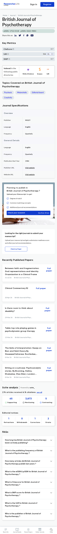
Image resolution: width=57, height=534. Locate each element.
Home (5, 15)
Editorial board (38, 92)
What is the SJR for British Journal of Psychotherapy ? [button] (21, 504)
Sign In (33, 4)
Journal (12, 15)
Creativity (8, 97)
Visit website (30, 168)
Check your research (28, 213)
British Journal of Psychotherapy (30, 15)
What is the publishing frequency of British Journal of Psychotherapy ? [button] (24, 452)
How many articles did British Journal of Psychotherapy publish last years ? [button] (22, 462)
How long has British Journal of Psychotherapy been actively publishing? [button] (25, 441)
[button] (13, 49)
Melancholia (22, 92)
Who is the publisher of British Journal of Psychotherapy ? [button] (23, 515)
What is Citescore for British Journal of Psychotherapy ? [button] (22, 483)
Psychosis (8, 92)
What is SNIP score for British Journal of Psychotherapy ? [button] (22, 494)
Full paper (49, 270)
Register (47, 4)
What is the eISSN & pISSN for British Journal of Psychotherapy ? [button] (26, 473)
